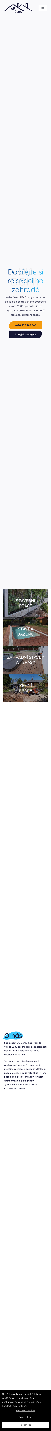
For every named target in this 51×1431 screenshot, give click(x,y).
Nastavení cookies (25, 1410)
